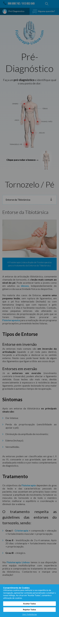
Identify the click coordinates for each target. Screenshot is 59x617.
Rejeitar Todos (29, 609)
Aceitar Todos (29, 603)
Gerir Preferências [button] (29, 614)
